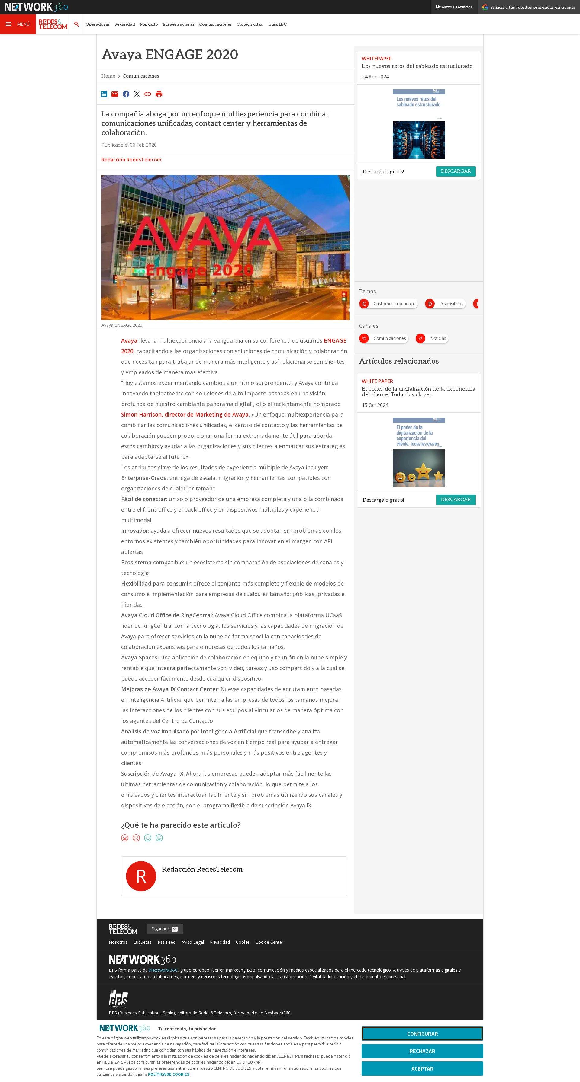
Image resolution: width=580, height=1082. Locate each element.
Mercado (149, 24)
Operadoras (97, 24)
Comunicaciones (215, 24)
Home (108, 76)
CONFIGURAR (422, 1033)
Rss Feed (167, 942)
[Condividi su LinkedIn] (104, 93)
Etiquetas (143, 942)
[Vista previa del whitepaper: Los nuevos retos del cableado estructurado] (419, 124)
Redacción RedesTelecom (131, 159)
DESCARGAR (456, 171)
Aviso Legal (193, 942)
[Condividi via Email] (115, 93)
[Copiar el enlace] (148, 93)
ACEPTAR (422, 1068)
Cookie (243, 942)
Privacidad (220, 942)
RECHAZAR (422, 1051)
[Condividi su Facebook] (126, 93)
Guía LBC (277, 24)
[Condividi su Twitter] (137, 93)
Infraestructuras (178, 24)
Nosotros (118, 942)
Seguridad (124, 24)
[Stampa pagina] (159, 93)
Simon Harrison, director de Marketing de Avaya (185, 414)
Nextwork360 (163, 970)
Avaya (129, 340)
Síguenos (161, 928)
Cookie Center (269, 942)
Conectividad (250, 24)
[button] (18, 24)
